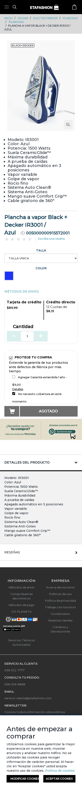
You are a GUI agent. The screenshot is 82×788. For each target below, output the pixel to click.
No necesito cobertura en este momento (36, 397)
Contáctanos (60, 614)
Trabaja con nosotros (60, 607)
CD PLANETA (21, 611)
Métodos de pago (22, 605)
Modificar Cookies (24, 778)
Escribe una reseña (51, 238)
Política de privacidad (60, 600)
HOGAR (23, 18)
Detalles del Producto (27, 462)
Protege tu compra (33, 357)
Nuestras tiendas (60, 620)
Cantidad (23, 326)
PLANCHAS (70, 18)
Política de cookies (59, 771)
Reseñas (12, 552)
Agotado (48, 411)
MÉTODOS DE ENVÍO (21, 291)
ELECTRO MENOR (45, 18)
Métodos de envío (22, 587)
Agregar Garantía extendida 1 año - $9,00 (39, 380)
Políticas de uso (60, 594)
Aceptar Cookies (59, 778)
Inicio (8, 18)
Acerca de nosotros (60, 587)
